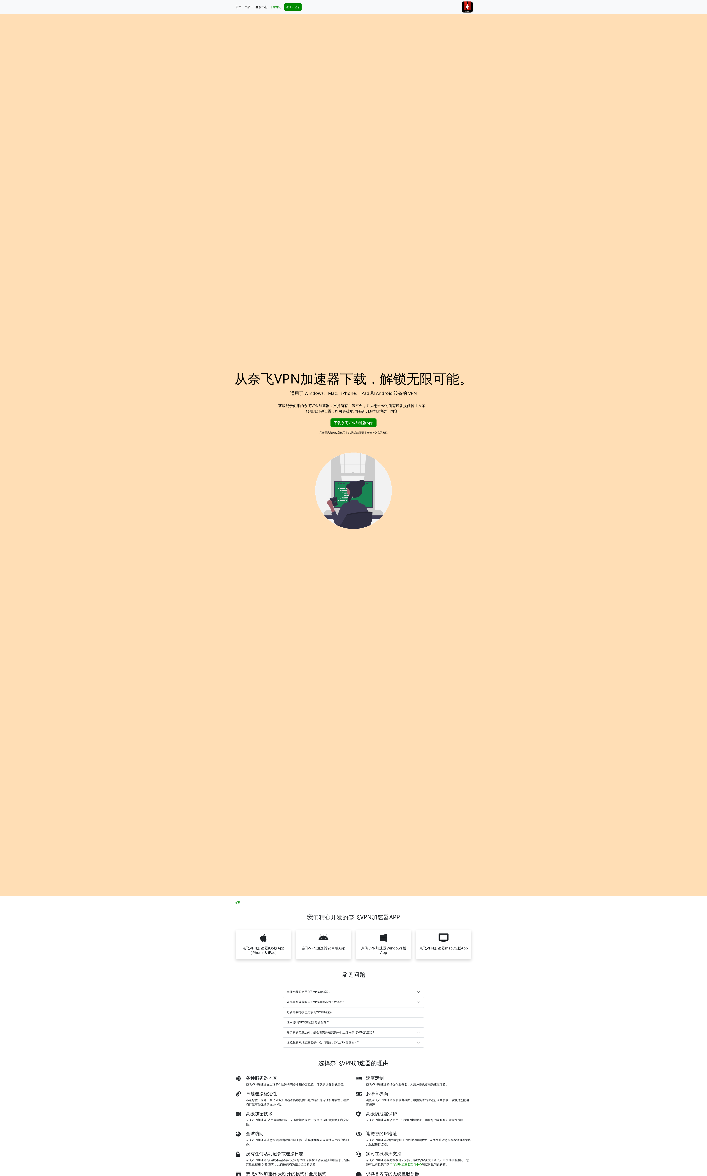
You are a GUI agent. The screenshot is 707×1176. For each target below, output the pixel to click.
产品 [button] (247, 7)
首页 (239, 7)
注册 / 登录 (293, 7)
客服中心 (261, 7)
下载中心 (276, 7)
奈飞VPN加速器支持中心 (406, 1164)
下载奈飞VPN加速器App (353, 422)
